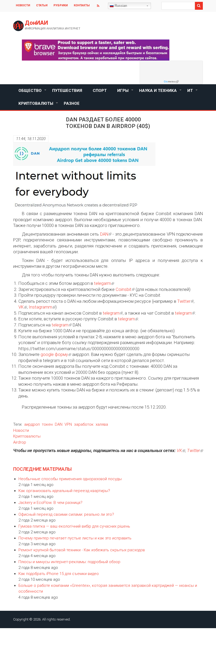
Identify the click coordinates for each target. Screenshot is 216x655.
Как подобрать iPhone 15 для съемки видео (58, 573)
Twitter (183, 301)
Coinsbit (123, 289)
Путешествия (67, 90)
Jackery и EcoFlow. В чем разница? (50, 502)
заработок (84, 424)
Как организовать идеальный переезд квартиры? (64, 490)
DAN (104, 234)
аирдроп (32, 424)
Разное (72, 103)
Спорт (100, 90)
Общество (32, 92)
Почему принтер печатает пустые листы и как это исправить (74, 538)
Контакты (82, 5)
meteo (169, 81)
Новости (23, 5)
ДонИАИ (36, 23)
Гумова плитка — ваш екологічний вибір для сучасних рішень (74, 526)
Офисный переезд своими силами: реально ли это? (66, 514)
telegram (111, 313)
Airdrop (19, 442)
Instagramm (40, 307)
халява (102, 424)
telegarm (102, 283)
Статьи (41, 5)
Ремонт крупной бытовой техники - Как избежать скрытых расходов (81, 550)
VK (21, 307)
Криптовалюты (38, 105)
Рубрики (60, 5)
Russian (121, 6)
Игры (125, 92)
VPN (68, 424)
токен (47, 424)
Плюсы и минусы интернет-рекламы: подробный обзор (69, 561)
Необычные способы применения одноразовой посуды (70, 479)
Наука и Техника (160, 92)
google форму (54, 354)
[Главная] (18, 26)
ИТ (192, 92)
